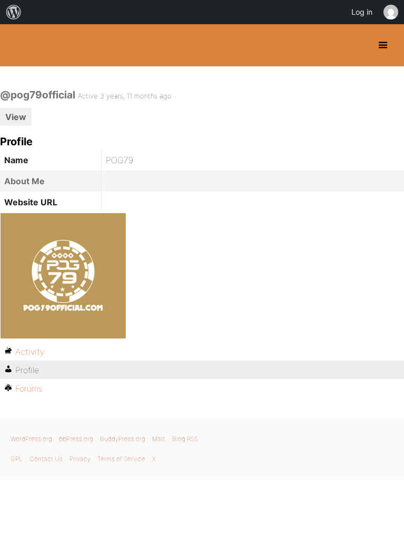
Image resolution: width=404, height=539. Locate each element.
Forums (29, 388)
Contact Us (46, 459)
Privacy (79, 459)
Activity (29, 351)
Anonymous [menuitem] (390, 12)
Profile (27, 370)
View (15, 117)
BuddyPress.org (17, 45)
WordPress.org (31, 439)
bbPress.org (76, 439)
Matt (158, 439)
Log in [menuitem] (361, 11)
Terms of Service (121, 459)
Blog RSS (185, 439)
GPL (17, 459)
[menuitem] (13, 12)
